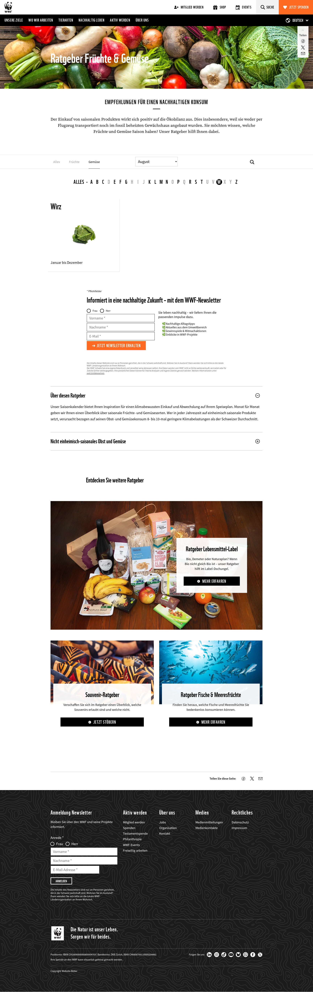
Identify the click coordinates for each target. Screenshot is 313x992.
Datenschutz (240, 822)
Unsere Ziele (14, 20)
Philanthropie (132, 839)
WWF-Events (131, 845)
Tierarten (66, 20)
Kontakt (164, 833)
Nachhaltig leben (92, 20)
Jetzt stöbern (104, 722)
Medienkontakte (206, 828)
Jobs (162, 822)
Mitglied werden (192, 7)
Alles (79, 182)
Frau (95, 310)
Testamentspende (135, 833)
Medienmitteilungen (209, 822)
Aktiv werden (120, 20)
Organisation (168, 828)
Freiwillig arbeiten (135, 850)
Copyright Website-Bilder (64, 971)
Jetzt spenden (299, 7)
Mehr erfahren (214, 581)
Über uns (142, 20)
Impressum (239, 828)
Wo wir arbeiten (40, 20)
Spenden (129, 828)
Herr (108, 310)
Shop (223, 7)
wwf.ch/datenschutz (95, 373)
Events (246, 7)
